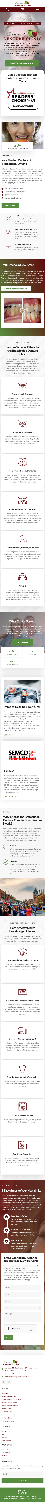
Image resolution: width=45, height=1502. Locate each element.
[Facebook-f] (4, 1382)
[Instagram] (9, 1382)
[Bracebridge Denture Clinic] (22, 3)
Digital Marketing (12, 1496)
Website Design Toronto (28, 1496)
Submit (9, 1337)
